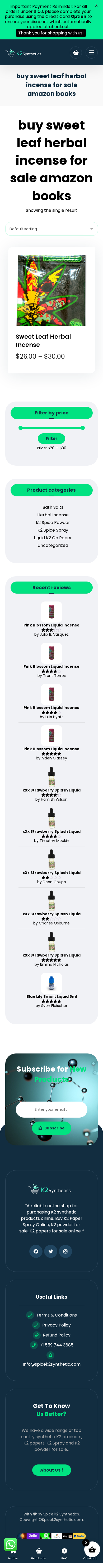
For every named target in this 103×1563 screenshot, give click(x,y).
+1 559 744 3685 (56, 1345)
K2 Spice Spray (53, 530)
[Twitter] (50, 1251)
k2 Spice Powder (53, 523)
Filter (51, 438)
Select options (55, 377)
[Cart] (76, 52)
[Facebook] (36, 1251)
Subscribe (54, 1128)
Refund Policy (57, 1335)
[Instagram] (65, 1251)
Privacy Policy (56, 1325)
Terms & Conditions (56, 1315)
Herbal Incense (53, 515)
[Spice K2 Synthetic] (25, 53)
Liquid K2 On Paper (53, 538)
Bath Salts (53, 507)
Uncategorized (53, 545)
